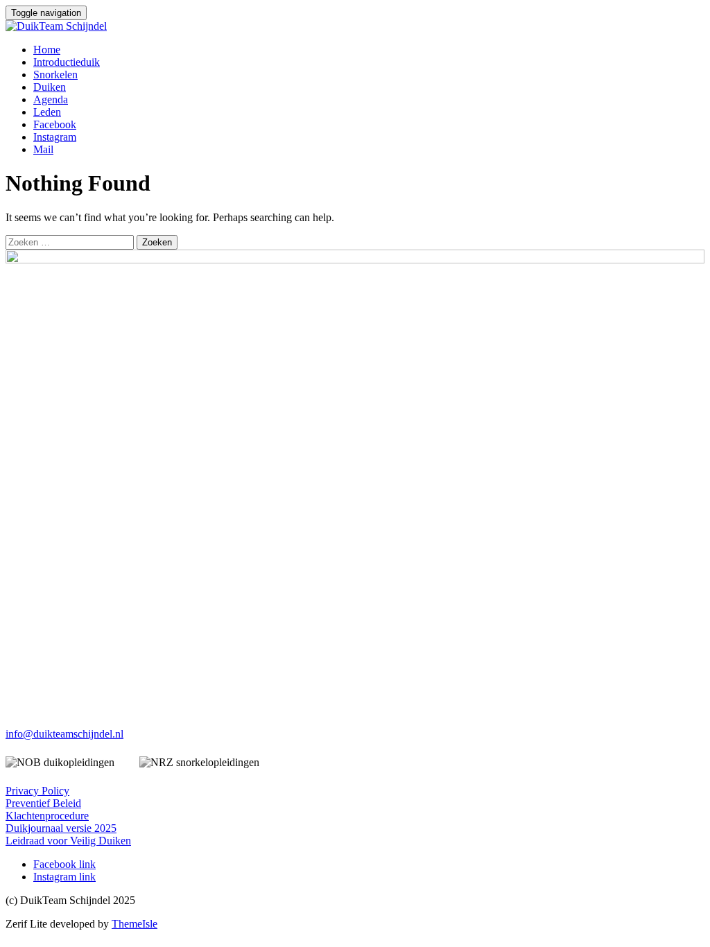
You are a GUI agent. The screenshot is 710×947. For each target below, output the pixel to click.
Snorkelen (55, 74)
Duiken (49, 87)
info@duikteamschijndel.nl (64, 734)
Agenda (50, 99)
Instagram (54, 137)
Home (46, 49)
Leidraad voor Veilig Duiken (68, 840)
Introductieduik (66, 62)
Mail (43, 149)
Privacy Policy (37, 791)
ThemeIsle (134, 924)
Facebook (54, 124)
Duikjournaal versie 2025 (61, 828)
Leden (47, 112)
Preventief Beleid (43, 803)
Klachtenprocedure (47, 816)
